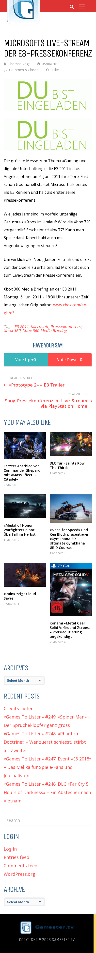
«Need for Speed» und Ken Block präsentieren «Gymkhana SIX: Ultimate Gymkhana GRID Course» (69, 538)
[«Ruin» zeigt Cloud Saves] (25, 575)
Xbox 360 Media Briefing (44, 330)
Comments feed (20, 866)
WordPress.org (19, 874)
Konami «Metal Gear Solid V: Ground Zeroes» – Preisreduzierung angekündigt (70, 630)
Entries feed (16, 857)
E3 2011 (21, 326)
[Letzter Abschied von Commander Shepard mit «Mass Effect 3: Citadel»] (25, 445)
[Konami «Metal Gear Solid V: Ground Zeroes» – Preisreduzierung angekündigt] (71, 589)
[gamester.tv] (23, 24)
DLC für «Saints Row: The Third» (67, 465)
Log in (10, 849)
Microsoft (39, 326)
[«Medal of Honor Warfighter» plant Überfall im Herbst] (25, 506)
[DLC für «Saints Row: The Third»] (71, 444)
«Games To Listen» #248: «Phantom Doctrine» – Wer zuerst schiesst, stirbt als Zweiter (45, 742)
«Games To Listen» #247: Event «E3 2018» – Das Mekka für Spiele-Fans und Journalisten (47, 767)
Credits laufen (18, 708)
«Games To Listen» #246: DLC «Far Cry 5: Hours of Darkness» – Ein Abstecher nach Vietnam (47, 792)
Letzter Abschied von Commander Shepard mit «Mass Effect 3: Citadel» (22, 473)
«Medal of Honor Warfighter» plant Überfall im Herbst (20, 530)
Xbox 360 (12, 330)
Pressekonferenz (65, 326)
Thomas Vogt (19, 63)
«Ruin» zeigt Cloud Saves (20, 596)
